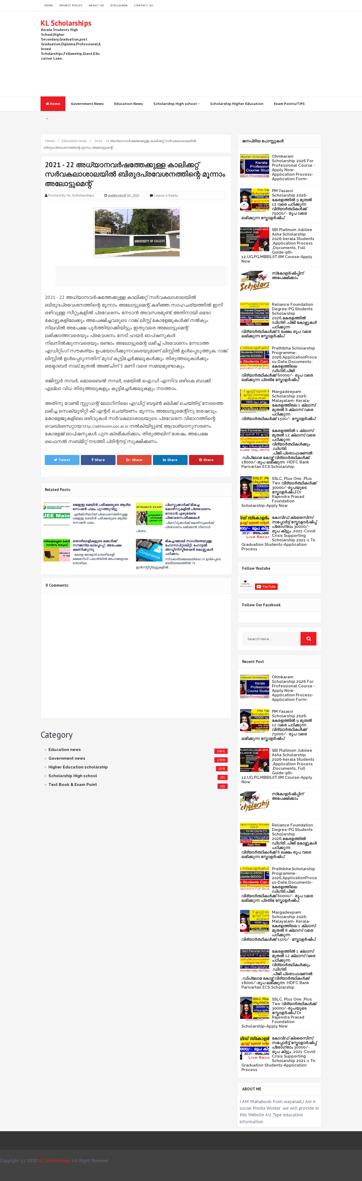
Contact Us (143, 5)
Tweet (64, 460)
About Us (96, 5)
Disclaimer (119, 5)
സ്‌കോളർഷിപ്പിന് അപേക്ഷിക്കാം (288, 275)
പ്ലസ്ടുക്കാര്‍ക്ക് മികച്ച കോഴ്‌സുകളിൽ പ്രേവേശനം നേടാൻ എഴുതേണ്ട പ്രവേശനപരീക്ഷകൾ (188, 511)
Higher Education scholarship (78, 767)
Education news (64, 749)
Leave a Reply (166, 195)
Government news (66, 758)
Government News (87, 103)
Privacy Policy (70, 5)
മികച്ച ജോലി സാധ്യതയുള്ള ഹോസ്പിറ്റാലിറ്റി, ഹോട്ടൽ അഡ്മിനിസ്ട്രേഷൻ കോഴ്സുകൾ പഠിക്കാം (189, 547)
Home (54, 103)
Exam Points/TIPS (289, 103)
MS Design (237, 1174)
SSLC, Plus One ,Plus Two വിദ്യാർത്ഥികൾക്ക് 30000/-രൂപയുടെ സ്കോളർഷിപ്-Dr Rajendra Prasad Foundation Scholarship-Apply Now (278, 492)
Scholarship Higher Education (236, 103)
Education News (128, 103)
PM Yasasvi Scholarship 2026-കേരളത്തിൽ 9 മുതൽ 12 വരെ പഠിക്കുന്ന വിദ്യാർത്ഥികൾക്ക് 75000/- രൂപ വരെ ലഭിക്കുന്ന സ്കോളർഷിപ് (276, 204)
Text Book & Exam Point (72, 784)
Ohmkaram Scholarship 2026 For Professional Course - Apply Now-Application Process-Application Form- (293, 167)
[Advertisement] (225, 54)
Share (100, 460)
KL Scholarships (66, 23)
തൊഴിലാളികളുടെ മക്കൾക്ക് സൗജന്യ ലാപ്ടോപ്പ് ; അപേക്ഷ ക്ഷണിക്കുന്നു (97, 545)
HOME (49, 5)
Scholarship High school (175, 103)
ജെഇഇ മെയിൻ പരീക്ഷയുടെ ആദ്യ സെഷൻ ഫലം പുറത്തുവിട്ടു (102, 507)
